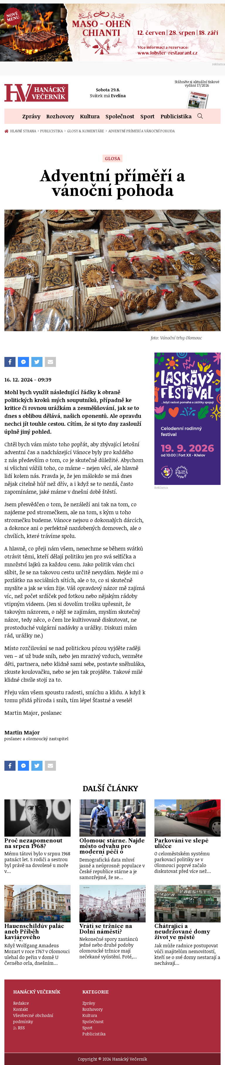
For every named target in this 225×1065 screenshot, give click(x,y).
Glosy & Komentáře (87, 131)
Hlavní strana (24, 131)
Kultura (90, 116)
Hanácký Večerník (36, 93)
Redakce (21, 1003)
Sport (147, 116)
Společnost (119, 116)
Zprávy (31, 116)
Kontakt (20, 1009)
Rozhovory (60, 116)
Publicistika (176, 116)
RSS (21, 1027)
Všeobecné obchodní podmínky (33, 1018)
